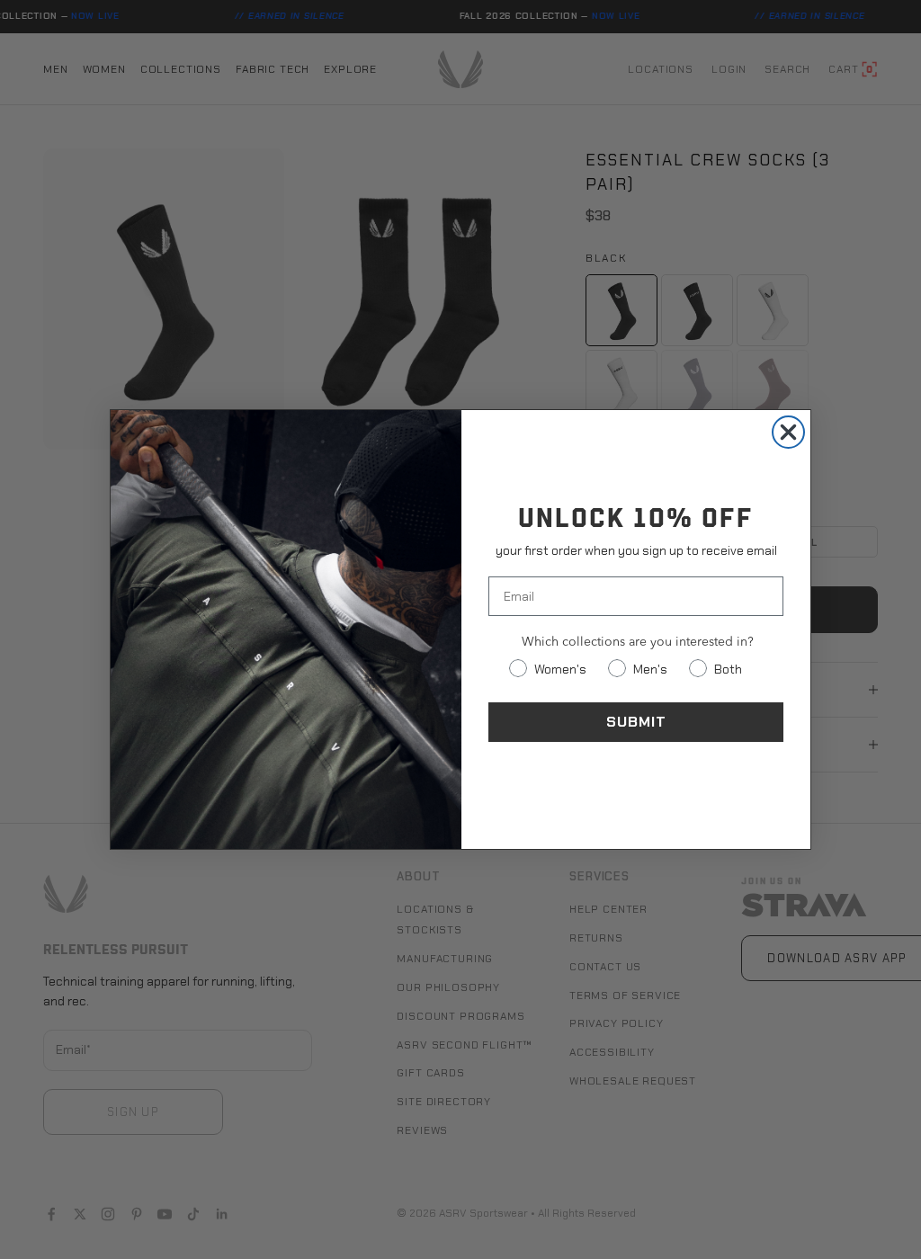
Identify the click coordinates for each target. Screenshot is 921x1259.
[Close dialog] (788, 432)
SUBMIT (636, 721)
